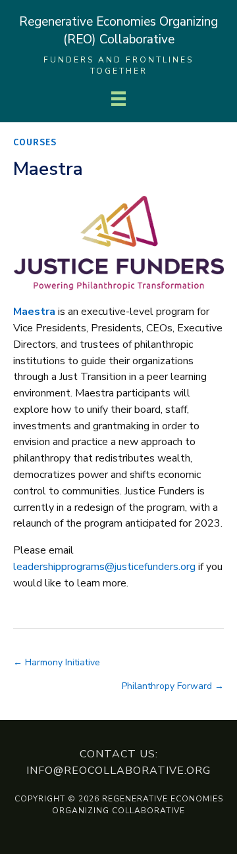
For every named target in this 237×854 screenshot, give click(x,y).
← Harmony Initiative (56, 662)
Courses (35, 142)
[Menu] (118, 98)
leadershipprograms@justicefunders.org (104, 566)
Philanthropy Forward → (173, 686)
